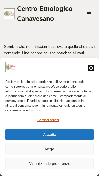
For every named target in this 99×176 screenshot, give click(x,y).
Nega (49, 149)
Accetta (49, 134)
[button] (91, 68)
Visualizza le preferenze (49, 163)
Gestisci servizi (48, 120)
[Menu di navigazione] (89, 13)
